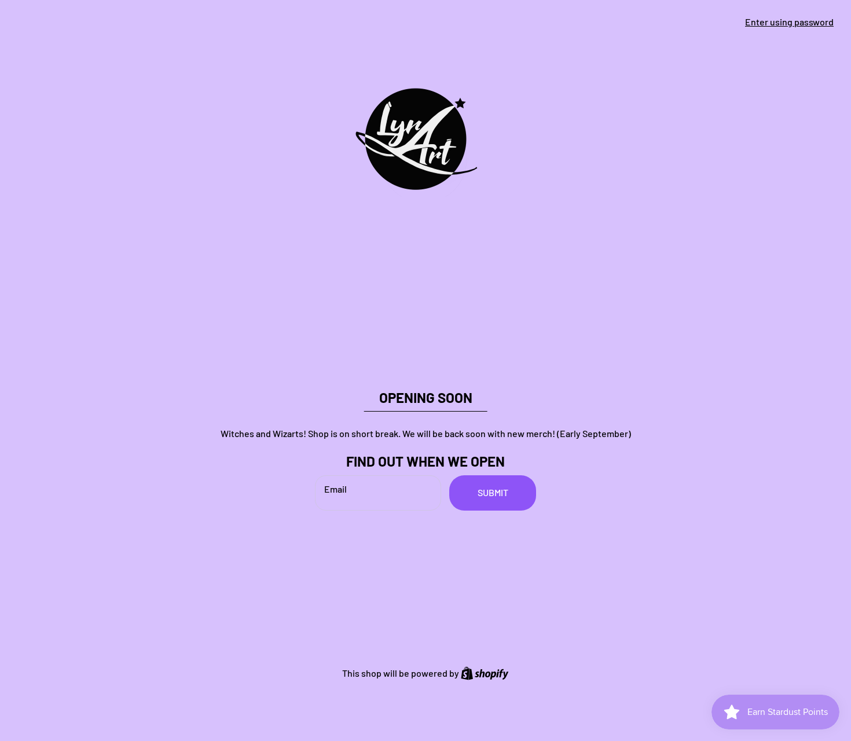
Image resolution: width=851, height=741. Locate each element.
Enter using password (789, 21)
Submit (493, 492)
